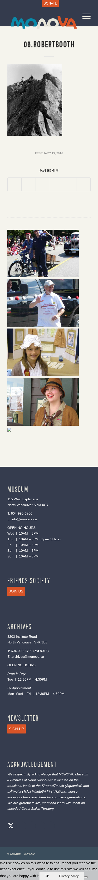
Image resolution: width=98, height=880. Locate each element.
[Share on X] (28, 184)
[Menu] (84, 16)
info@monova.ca (24, 519)
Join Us (16, 591)
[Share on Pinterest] (56, 184)
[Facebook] (20, 826)
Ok (47, 876)
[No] (86, 877)
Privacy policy (69, 876)
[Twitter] (11, 826)
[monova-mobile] (40, 16)
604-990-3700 (21, 513)
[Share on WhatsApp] (42, 184)
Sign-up (16, 729)
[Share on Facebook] (14, 184)
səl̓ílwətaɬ (14, 791)
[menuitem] (50, 3)
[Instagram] (30, 826)
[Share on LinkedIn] (70, 184)
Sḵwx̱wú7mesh (53, 786)
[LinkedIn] (39, 826)
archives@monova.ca (27, 656)
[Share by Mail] (83, 184)
